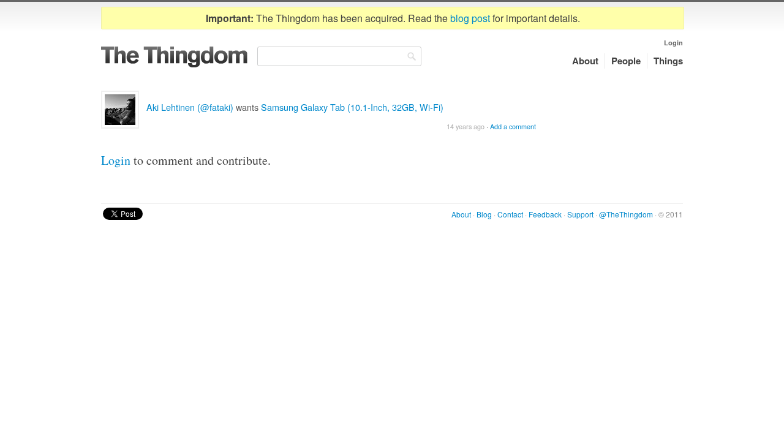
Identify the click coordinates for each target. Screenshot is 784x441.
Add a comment (513, 126)
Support (580, 214)
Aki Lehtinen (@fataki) (189, 106)
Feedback (545, 214)
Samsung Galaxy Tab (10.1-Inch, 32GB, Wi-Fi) (352, 106)
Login (673, 42)
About (585, 60)
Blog (484, 214)
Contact (510, 214)
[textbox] (339, 56)
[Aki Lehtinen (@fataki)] (120, 110)
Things (668, 60)
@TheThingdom (626, 214)
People (626, 60)
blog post (470, 18)
